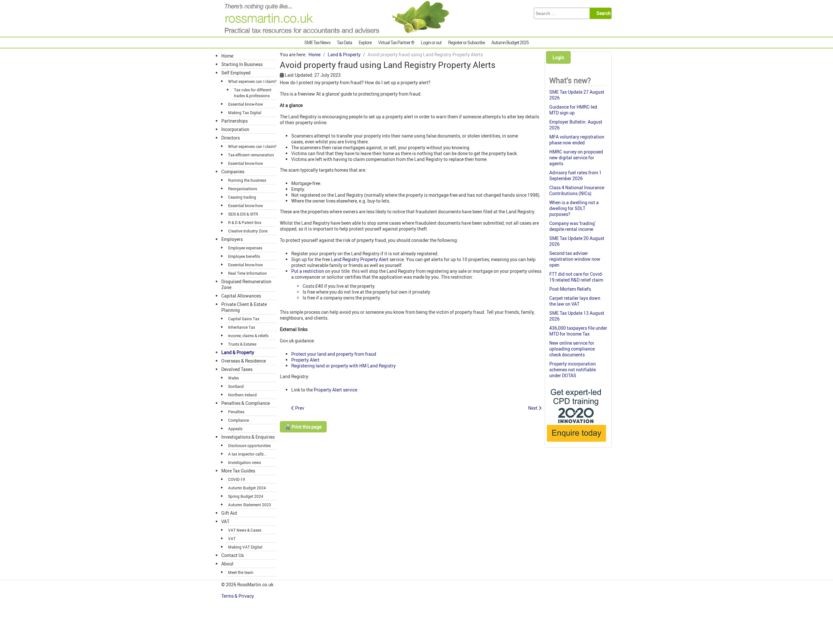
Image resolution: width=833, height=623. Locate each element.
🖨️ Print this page (303, 427)
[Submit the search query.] (602, 13)
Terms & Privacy (238, 596)
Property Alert (305, 360)
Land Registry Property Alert (360, 259)
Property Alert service (335, 390)
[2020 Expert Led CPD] (576, 443)
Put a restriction (307, 271)
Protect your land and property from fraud (333, 354)
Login (558, 57)
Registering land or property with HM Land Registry (343, 366)
